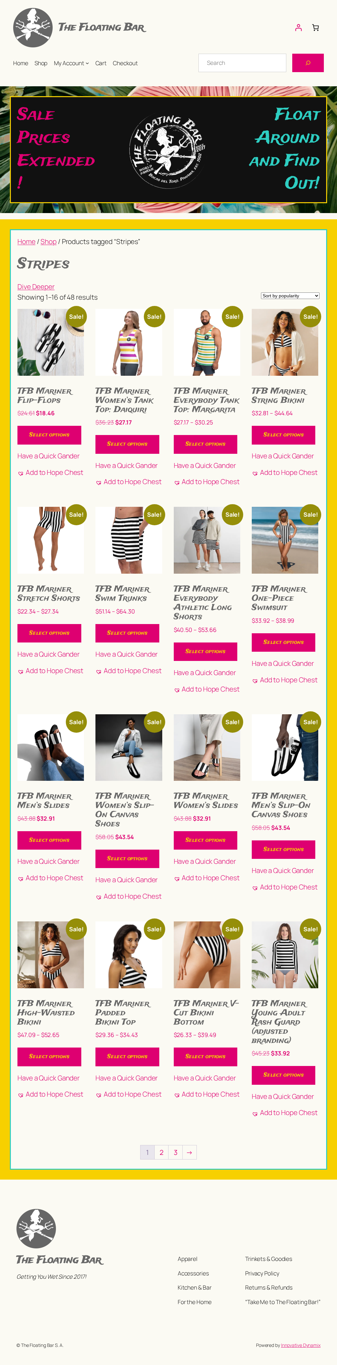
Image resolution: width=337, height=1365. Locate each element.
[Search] (308, 63)
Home (26, 241)
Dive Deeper (36, 286)
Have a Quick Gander (48, 455)
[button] (50, 472)
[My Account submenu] (87, 63)
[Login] (298, 27)
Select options (49, 435)
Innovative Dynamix (301, 1345)
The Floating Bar (101, 27)
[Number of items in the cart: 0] (315, 27)
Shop (48, 241)
